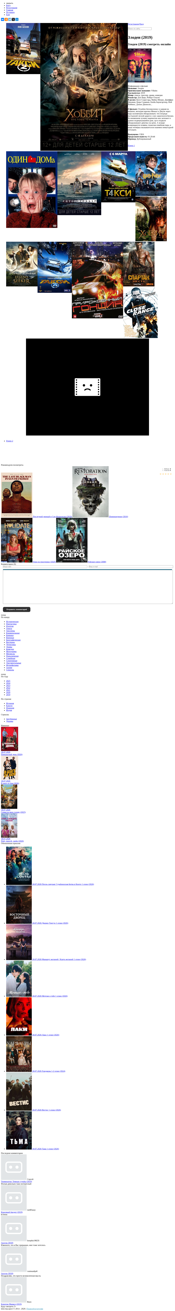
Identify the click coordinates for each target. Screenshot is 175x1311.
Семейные (10, 658)
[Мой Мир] (16, 19)
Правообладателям (35, 1309)
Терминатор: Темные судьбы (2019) (16, 1181)
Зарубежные (11, 719)
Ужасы (9, 628)
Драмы (9, 647)
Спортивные (11, 661)
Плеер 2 (9, 441)
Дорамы (9, 721)
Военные (10, 638)
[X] (13, 19)
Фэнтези (10, 626)
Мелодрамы (11, 651)
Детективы (11, 644)
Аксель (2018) (7, 1243)
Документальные (13, 663)
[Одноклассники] (6, 19)
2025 (8, 681)
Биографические (13, 640)
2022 (8, 688)
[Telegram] (9, 19)
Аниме (9, 667)
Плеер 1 (131, 145)
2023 (8, 685)
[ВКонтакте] (2, 19)
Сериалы (10, 670)
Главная (9, 10)
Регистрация (11, 8)
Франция (10, 708)
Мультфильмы (12, 665)
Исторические (12, 621)
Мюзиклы (10, 654)
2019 (8, 695)
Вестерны (10, 642)
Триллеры (10, 631)
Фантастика (11, 624)
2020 (8, 692)
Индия (9, 710)
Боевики (10, 635)
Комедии (10, 649)
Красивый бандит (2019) (12, 1212)
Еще (8, 15)
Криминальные (13, 633)
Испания (10, 703)
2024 (8, 683)
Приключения (12, 656)
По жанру (10, 12)
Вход (8, 5)
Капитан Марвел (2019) (11, 1304)
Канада (9, 706)
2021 (8, 690)
